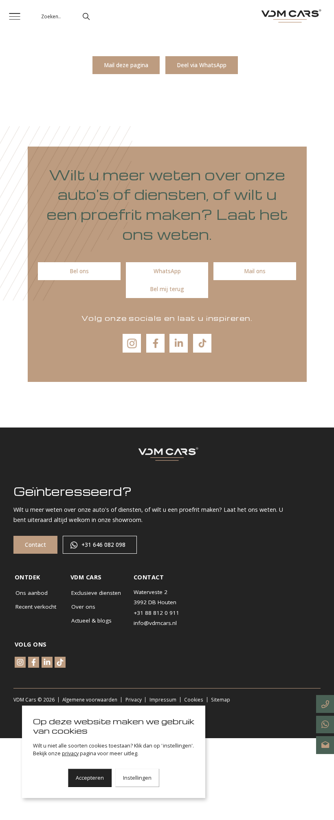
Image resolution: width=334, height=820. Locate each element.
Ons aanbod (31, 592)
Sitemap (220, 699)
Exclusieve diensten (96, 592)
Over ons (83, 606)
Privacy (133, 699)
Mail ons (255, 271)
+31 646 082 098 (103, 544)
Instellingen (137, 777)
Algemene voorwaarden (89, 699)
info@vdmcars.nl (155, 623)
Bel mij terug (167, 289)
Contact (35, 544)
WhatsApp (167, 271)
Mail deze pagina (126, 65)
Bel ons (79, 271)
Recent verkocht (35, 606)
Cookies (193, 699)
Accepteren (90, 777)
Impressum (162, 699)
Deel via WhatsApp (201, 65)
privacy (70, 753)
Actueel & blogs (91, 620)
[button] (86, 16)
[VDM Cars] (290, 16)
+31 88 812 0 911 (156, 612)
